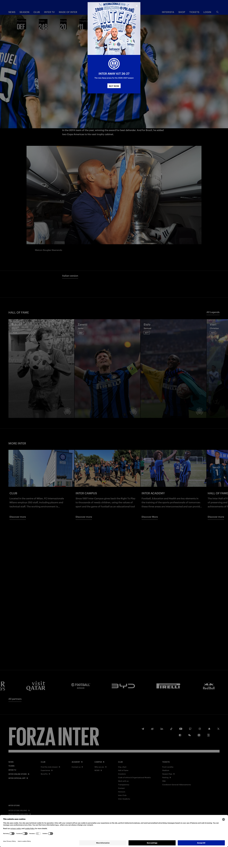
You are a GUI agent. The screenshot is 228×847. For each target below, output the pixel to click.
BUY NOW (114, 86)
